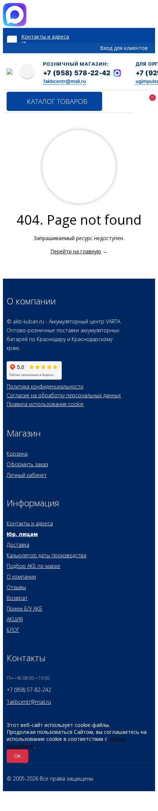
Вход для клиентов (124, 47)
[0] (142, 102)
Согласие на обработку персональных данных (64, 395)
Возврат (17, 597)
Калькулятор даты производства (46, 555)
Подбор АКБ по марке (33, 565)
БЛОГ (13, 629)
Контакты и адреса (45, 36)
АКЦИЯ (15, 619)
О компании (21, 576)
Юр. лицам (22, 534)
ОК (17, 756)
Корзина (17, 453)
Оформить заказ (27, 464)
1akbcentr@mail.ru (64, 81)
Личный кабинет (27, 474)
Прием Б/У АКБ (24, 608)
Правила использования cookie (45, 404)
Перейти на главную (75, 251)
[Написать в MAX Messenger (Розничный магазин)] (117, 73)
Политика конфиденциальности (45, 386)
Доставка (18, 544)
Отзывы (16, 587)
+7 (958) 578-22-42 (76, 73)
